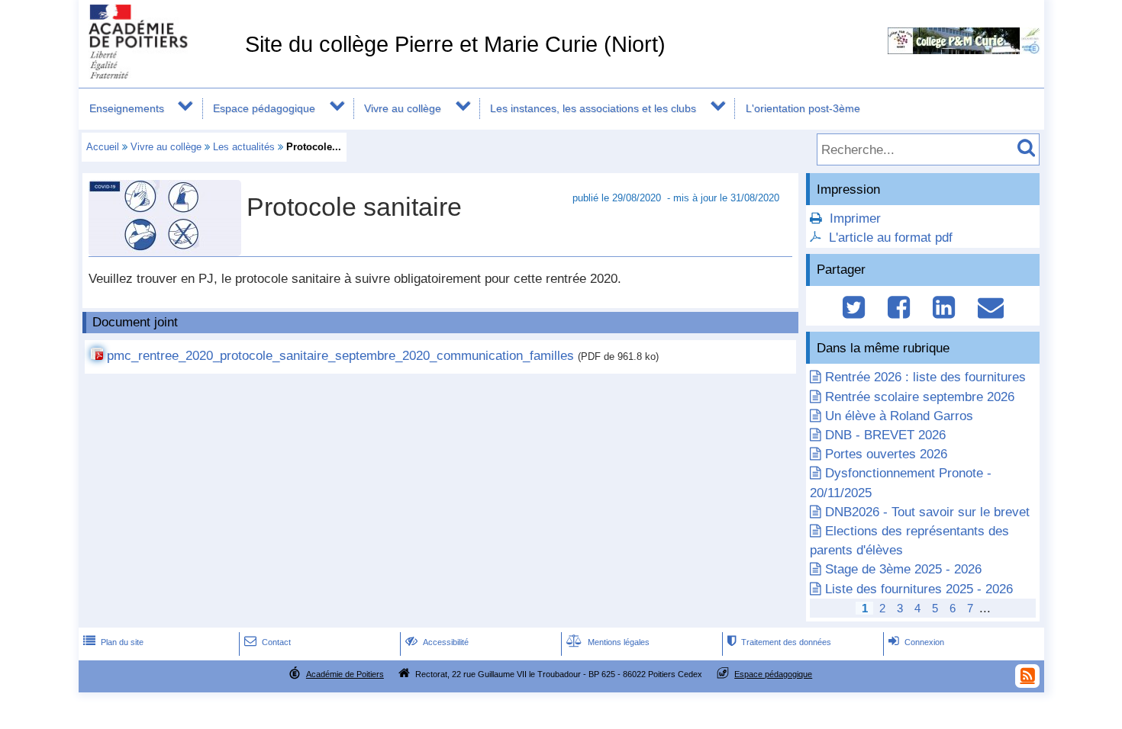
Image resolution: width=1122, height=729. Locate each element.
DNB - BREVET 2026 (885, 435)
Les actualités (244, 147)
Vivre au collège (402, 108)
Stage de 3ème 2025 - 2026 (903, 569)
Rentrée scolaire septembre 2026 (919, 397)
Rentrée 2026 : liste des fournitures (925, 377)
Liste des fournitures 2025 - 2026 (919, 589)
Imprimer (855, 218)
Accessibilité (437, 642)
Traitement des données (779, 642)
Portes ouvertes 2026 (886, 454)
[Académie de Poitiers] (158, 74)
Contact (267, 642)
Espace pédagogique (264, 108)
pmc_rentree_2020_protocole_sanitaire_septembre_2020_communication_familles (340, 355)
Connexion (916, 642)
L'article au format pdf (891, 237)
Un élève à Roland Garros (899, 416)
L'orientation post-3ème (803, 108)
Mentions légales (608, 642)
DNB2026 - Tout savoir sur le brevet (927, 512)
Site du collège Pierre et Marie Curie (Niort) (455, 44)
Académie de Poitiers (345, 674)
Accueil (102, 147)
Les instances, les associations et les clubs (593, 108)
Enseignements (126, 108)
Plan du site (113, 642)
